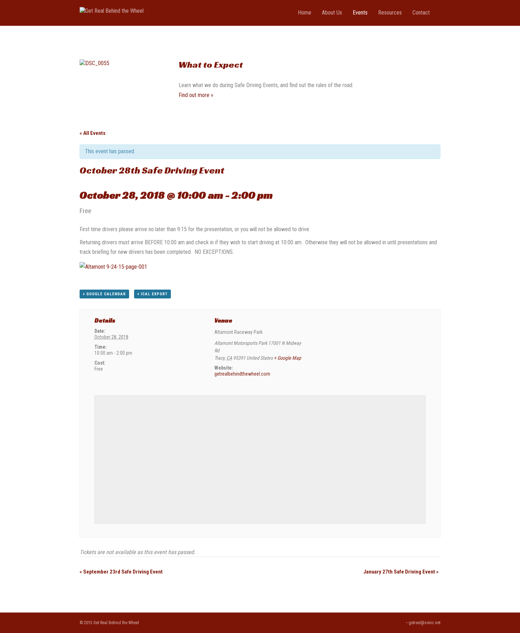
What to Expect (211, 64)
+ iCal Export (152, 294)
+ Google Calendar (104, 294)
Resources (390, 12)
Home (304, 12)
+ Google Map (287, 358)
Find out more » (196, 95)
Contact (421, 12)
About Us (332, 12)
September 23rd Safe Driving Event (121, 572)
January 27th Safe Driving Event (401, 572)
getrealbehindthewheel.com (242, 374)
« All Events (92, 133)
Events (360, 12)
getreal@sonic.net (424, 622)
